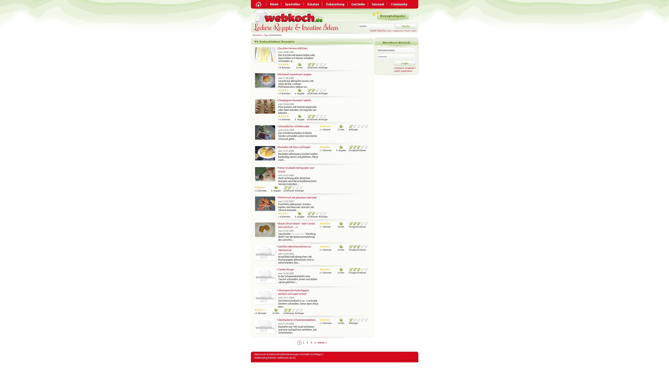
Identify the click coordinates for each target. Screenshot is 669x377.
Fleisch (407, 31)
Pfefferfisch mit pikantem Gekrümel (297, 197)
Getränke (358, 4)
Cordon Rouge (286, 269)
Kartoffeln (382, 31)
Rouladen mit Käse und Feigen (294, 147)
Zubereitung (335, 4)
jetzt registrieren (403, 71)
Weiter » (322, 342)
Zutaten (313, 4)
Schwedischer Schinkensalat (293, 126)
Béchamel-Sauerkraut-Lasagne (295, 74)
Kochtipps (316, 354)
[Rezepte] (259, 4)
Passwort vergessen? (405, 68)
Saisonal (378, 4)
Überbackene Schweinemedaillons (297, 320)
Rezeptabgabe (392, 16)
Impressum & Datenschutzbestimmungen (276, 354)
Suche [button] (406, 26)
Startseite (257, 35)
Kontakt (305, 354)
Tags (266, 35)
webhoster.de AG (286, 357)
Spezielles (292, 4)
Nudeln (373, 31)
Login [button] (404, 63)
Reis (389, 31)
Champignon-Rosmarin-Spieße (294, 100)
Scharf (414, 31)
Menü (274, 4)
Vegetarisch (398, 31)
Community (399, 4)
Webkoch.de (289, 15)
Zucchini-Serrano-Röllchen (292, 48)
